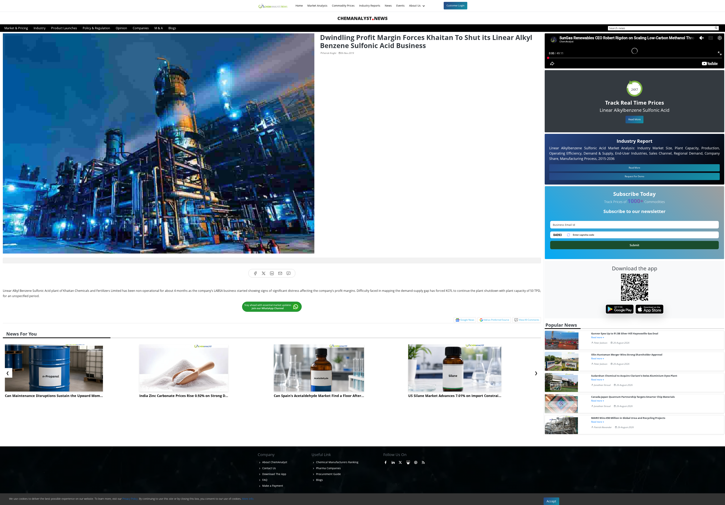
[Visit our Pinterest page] (416, 461)
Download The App (273, 474)
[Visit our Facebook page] (385, 461)
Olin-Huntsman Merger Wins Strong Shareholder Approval (626, 354)
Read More (634, 119)
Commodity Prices (343, 3)
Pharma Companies (328, 468)
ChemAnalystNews (362, 18)
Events (400, 3)
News (388, 3)
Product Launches (64, 28)
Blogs (172, 28)
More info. (248, 498)
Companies (141, 28)
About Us (415, 3)
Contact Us (268, 468)
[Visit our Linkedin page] (393, 461)
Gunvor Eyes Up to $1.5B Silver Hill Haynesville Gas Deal (624, 333)
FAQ (264, 480)
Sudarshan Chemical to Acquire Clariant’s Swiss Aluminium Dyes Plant (634, 375)
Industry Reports (369, 3)
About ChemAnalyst (274, 462)
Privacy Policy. (130, 498)
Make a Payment (272, 485)
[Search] (716, 28)
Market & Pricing (16, 28)
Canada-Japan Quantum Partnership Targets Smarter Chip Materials (633, 396)
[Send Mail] (280, 273)
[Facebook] (255, 273)
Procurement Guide (328, 474)
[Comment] (288, 273)
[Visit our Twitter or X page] (400, 461)
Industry (40, 28)
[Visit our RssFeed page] (423, 461)
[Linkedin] (272, 273)
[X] (263, 273)
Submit (634, 245)
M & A (158, 28)
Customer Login (455, 5)
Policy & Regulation (96, 28)
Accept (551, 501)
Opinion (121, 28)
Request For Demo (634, 176)
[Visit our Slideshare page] (408, 461)
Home (299, 3)
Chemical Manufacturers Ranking (336, 462)
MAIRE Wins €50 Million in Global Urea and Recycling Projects (628, 418)
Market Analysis (317, 3)
